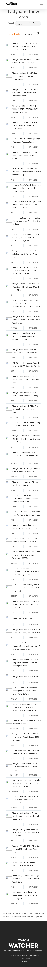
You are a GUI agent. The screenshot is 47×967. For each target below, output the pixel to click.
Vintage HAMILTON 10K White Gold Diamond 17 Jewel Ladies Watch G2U (26, 849)
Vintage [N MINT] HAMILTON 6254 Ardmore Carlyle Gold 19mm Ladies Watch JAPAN (26, 319)
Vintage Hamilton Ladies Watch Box (26, 676)
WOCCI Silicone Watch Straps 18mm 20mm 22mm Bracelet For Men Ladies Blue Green (26, 204)
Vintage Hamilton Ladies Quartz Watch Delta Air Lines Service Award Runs (26, 379)
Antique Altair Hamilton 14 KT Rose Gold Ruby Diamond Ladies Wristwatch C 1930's (26, 555)
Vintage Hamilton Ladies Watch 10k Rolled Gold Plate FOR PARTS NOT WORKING (26, 604)
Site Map (24, 962)
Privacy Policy (24, 959)
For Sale (28, 33)
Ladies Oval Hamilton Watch (23, 618)
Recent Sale (14, 33)
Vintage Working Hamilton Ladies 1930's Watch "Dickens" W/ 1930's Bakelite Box (25, 832)
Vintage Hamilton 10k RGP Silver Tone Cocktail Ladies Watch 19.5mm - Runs (24, 76)
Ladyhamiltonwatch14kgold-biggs (28, 23)
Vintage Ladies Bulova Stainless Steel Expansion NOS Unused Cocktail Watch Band (24, 336)
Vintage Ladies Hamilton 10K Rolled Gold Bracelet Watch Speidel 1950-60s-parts (26, 737)
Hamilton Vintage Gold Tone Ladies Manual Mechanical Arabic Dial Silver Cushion (26, 221)
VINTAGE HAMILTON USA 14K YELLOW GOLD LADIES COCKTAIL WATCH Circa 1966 (25, 109)
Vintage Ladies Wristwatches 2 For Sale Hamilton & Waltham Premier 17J (25, 254)
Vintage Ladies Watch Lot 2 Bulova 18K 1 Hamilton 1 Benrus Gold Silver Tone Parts (26, 439)
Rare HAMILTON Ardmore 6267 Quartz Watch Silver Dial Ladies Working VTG (24, 895)
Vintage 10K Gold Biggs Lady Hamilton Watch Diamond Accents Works (25, 455)
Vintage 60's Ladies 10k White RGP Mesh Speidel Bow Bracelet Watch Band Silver (25, 287)
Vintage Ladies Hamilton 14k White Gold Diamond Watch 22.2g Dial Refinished (26, 766)
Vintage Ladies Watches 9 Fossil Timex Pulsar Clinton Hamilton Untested (24, 155)
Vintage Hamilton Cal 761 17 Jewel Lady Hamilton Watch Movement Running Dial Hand (25, 662)
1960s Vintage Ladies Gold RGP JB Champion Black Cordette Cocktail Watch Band (25, 879)
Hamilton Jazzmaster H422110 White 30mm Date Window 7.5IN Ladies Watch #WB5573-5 (25, 498)
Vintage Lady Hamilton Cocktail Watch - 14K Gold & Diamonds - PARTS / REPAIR (24, 125)
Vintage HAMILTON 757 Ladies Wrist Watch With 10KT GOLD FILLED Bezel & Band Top (24, 270)
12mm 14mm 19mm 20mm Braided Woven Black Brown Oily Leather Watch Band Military (26, 783)
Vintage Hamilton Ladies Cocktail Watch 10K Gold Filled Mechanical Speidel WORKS (25, 816)
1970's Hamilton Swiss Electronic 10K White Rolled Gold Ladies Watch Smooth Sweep (26, 171)
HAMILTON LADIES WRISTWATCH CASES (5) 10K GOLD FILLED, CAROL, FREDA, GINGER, (25, 237)
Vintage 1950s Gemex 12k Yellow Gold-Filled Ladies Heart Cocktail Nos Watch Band (25, 92)
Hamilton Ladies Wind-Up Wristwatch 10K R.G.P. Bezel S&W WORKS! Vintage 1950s (25, 571)
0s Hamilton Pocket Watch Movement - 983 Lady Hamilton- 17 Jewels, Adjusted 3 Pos (26, 646)
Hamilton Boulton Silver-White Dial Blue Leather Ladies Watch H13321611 (25, 799)
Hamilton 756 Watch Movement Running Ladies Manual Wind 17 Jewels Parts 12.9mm (24, 690)
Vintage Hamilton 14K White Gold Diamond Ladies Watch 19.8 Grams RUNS (26, 409)
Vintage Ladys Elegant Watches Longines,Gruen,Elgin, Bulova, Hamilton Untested (24, 46)
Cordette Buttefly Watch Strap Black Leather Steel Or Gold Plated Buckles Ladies (26, 188)
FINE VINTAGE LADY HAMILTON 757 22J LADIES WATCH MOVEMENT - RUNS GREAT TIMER (26, 303)
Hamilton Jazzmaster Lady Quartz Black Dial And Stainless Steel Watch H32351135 (26, 588)
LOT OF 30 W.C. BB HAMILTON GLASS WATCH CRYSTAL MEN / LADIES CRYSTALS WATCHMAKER (25, 707)
